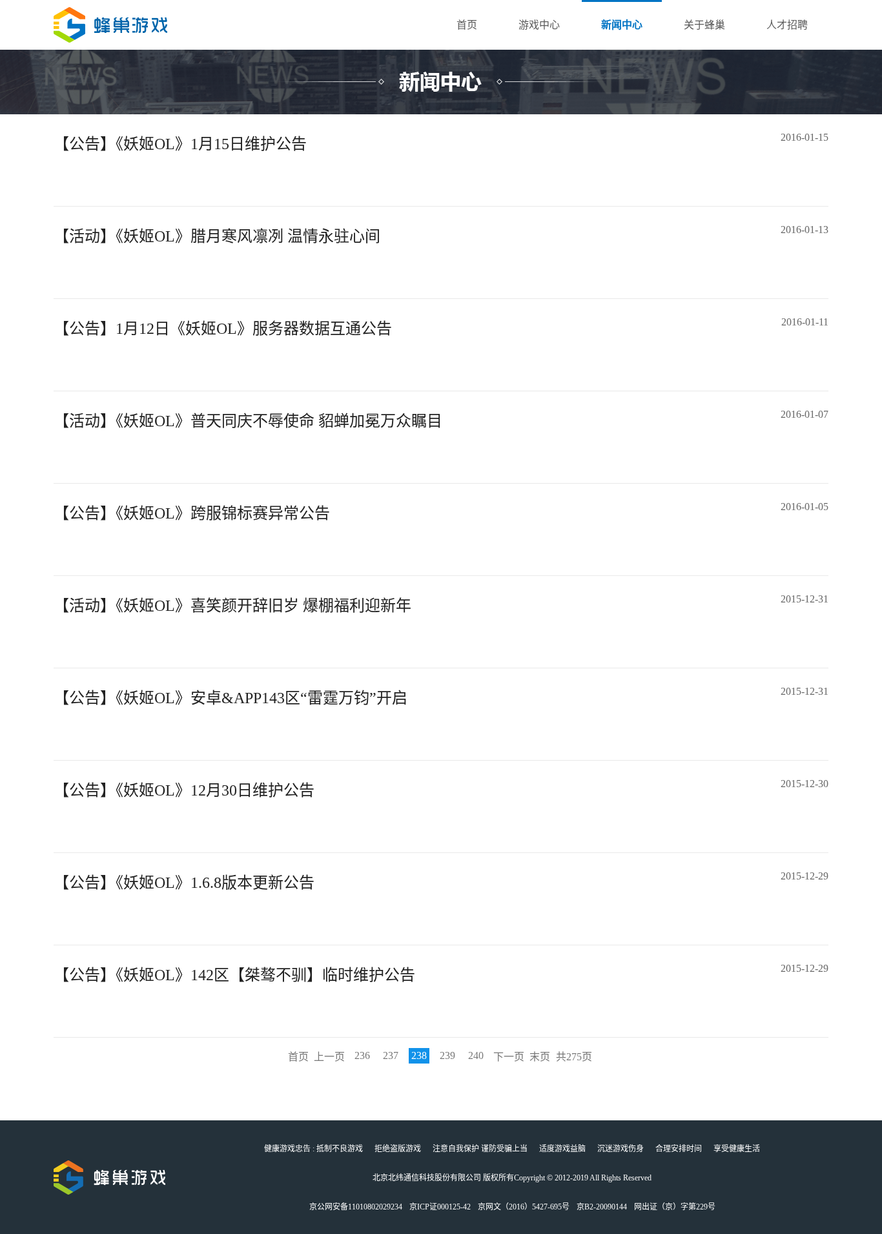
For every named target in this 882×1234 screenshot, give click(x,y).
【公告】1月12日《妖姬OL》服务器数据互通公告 (223, 328)
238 (419, 1055)
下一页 (508, 1056)
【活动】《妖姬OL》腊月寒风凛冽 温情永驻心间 (217, 236)
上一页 (329, 1056)
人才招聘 (787, 24)
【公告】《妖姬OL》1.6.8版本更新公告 (184, 882)
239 (447, 1055)
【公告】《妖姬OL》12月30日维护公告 (184, 790)
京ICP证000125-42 (440, 1206)
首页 (466, 24)
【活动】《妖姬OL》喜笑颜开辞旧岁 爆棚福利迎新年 (232, 605)
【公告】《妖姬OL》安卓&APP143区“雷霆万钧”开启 (230, 698)
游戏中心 (539, 24)
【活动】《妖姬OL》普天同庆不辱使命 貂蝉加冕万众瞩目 (248, 421)
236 (362, 1055)
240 (476, 1055)
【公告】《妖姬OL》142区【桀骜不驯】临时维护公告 (234, 975)
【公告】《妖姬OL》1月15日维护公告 (180, 144)
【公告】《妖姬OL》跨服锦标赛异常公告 (192, 513)
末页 (539, 1056)
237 (390, 1055)
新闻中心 (621, 24)
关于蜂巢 (704, 24)
